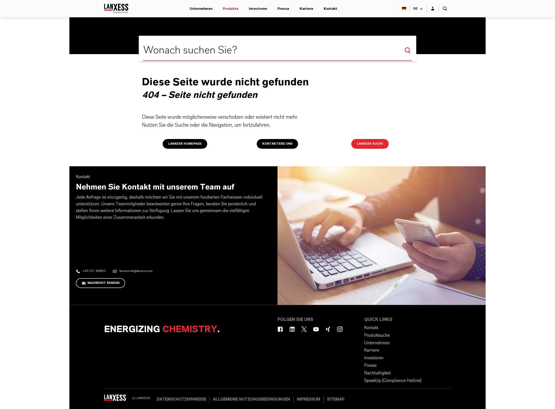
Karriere (306, 8)
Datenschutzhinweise (181, 399)
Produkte (230, 8)
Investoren (258, 8)
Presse (283, 8)
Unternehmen (201, 8)
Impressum (308, 399)
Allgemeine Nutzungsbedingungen (251, 399)
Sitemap (335, 399)
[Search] (407, 50)
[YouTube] (316, 329)
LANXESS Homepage (185, 143)
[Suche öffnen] (445, 8)
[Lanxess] (118, 399)
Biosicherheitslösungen (154, 8)
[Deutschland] (404, 8)
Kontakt (330, 8)
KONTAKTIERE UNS (277, 143)
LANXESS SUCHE (370, 143)
